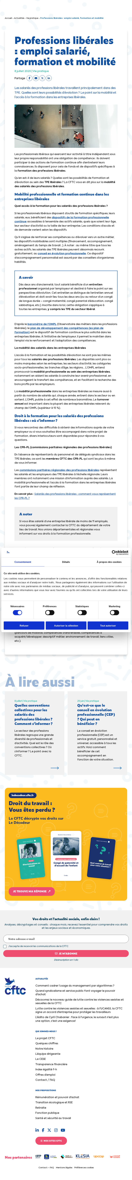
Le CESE (40, 1059)
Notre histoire (44, 1049)
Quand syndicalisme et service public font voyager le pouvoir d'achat (75, 993)
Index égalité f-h (46, 1069)
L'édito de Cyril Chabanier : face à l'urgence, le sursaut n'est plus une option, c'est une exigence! (77, 1019)
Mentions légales (64, 1168)
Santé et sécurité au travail (53, 1118)
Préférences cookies (84, 1168)
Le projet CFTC (45, 1038)
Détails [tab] (66, 562)
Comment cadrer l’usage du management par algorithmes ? (74, 986)
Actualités (19, 18)
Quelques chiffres (46, 1043)
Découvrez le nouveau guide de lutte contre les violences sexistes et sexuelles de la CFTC (79, 1002)
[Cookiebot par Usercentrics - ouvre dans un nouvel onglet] (114, 552)
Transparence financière (51, 1064)
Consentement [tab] (22, 562)
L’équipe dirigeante (47, 1054)
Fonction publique (47, 1113)
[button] (66, 844)
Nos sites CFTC (52, 1140)
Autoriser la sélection (66, 625)
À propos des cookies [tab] (109, 562)
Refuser (24, 625)
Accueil (8, 18)
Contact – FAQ (46, 1168)
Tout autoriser (108, 625)
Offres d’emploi (45, 1075)
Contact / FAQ (45, 1080)
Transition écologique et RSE (54, 1102)
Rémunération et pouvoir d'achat (57, 1097)
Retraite (40, 1108)
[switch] (49, 612)
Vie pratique (32, 18)
